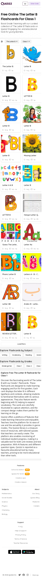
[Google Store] (28, 552)
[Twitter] (19, 575)
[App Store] (14, 552)
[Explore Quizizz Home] (6, 3)
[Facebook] (23, 575)
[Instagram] (28, 575)
